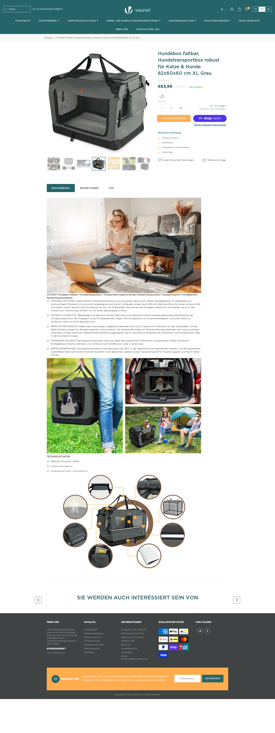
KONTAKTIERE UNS (148, 29)
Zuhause (48, 38)
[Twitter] (200, 631)
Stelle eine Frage (216, 160)
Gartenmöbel (90, 630)
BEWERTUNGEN (89, 188)
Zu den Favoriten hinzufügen (178, 160)
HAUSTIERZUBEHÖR (216, 21)
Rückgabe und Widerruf (133, 630)
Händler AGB (127, 641)
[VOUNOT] (162, 97)
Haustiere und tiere (94, 645)
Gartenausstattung (93, 633)
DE (262, 9)
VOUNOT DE (136, 695)
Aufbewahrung (91, 641)
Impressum (126, 652)
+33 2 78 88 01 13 (55, 653)
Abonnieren (212, 678)
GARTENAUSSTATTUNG (82, 21)
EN (268, 9)
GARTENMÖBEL (48, 21)
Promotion (89, 652)
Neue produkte (91, 648)
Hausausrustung (92, 637)
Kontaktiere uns (129, 648)
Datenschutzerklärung (132, 633)
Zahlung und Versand (132, 637)
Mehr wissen (53, 644)
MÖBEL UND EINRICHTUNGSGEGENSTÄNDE (132, 21)
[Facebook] (207, 631)
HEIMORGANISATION (181, 21)
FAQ (111, 188)
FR (255, 9)
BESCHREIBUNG (61, 188)
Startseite (22, 21)
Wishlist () (248, 8)
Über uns (122, 29)
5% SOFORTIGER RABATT (49, 9)
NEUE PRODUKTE (249, 21)
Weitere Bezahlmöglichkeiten (210, 125)
